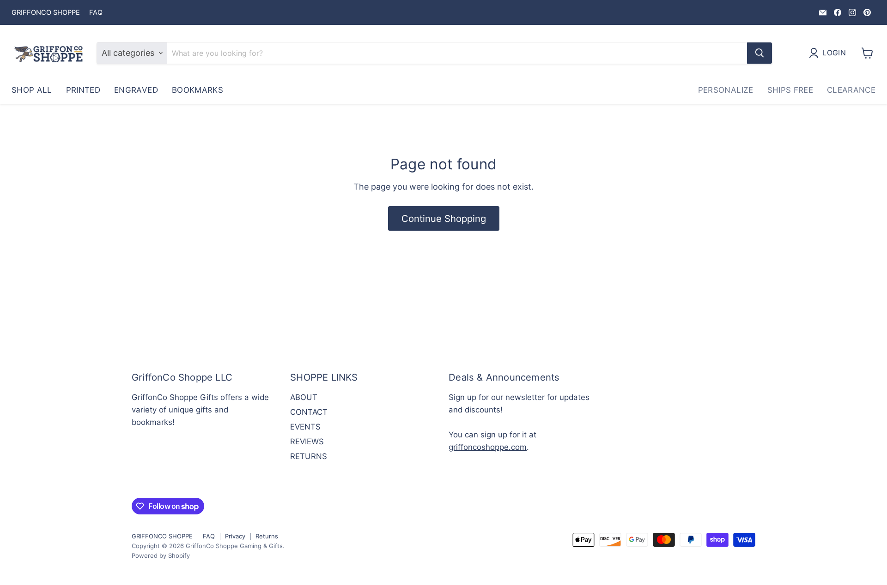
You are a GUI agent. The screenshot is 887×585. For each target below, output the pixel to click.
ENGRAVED (136, 90)
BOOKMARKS (197, 90)
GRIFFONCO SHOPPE (46, 13)
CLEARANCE (851, 90)
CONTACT (309, 412)
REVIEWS (307, 441)
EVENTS (305, 426)
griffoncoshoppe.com (488, 447)
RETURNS (308, 456)
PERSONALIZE (725, 90)
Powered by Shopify (161, 555)
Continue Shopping (443, 218)
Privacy (235, 536)
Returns (266, 536)
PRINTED (83, 90)
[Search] (759, 53)
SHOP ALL (32, 90)
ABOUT (303, 397)
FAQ (96, 13)
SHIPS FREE (790, 90)
